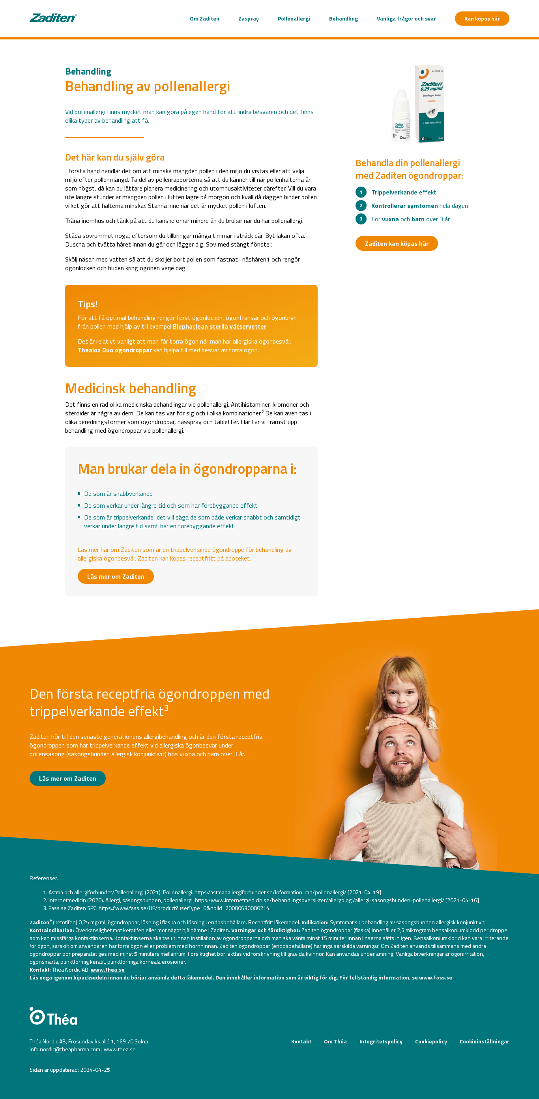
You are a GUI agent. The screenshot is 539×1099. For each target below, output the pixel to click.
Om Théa (335, 1041)
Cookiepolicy (431, 1041)
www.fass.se (435, 977)
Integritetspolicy (380, 1041)
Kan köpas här (482, 18)
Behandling (343, 18)
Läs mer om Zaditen (115, 576)
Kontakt (301, 1041)
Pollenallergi (294, 18)
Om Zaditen (204, 18)
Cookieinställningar (484, 1041)
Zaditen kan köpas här (397, 243)
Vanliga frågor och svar (406, 18)
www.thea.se (108, 969)
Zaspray (248, 18)
